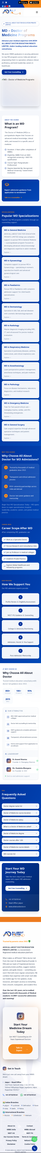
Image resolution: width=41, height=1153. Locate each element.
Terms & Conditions (29, 1137)
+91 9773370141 (11, 1095)
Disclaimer (11, 1144)
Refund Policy (29, 1140)
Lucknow (16, 1106)
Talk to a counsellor (12, 197)
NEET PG (29, 1133)
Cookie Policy (29, 1144)
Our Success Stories (11, 1137)
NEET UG (11, 1133)
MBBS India (11, 1129)
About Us (11, 1126)
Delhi (14, 1109)
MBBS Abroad (29, 1129)
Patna (21, 1109)
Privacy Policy (11, 1140)
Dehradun (27, 1106)
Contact (30, 1126)
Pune (36, 1106)
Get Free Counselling (13, 72)
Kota (6, 1109)
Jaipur (7, 1106)
